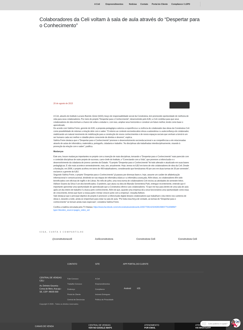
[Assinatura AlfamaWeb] (190, 304)
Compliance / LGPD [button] (180, 4)
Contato (144, 4)
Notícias (133, 4)
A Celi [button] (97, 4)
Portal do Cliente (160, 4)
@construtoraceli (62, 238)
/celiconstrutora (104, 238)
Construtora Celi (145, 238)
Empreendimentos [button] (114, 4)
